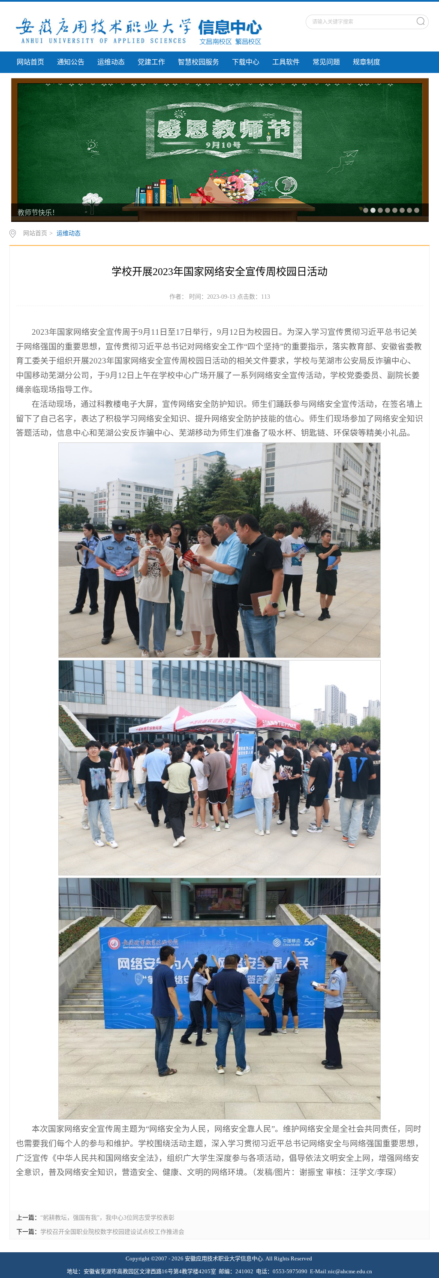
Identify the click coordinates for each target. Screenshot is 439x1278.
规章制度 (366, 62)
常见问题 (326, 62)
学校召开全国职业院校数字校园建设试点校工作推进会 (112, 1232)
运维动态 (111, 62)
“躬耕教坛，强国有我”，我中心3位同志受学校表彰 (107, 1217)
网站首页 (30, 62)
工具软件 (286, 62)
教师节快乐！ (38, 212)
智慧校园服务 (198, 62)
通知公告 (70, 62)
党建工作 (151, 62)
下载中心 (245, 62)
